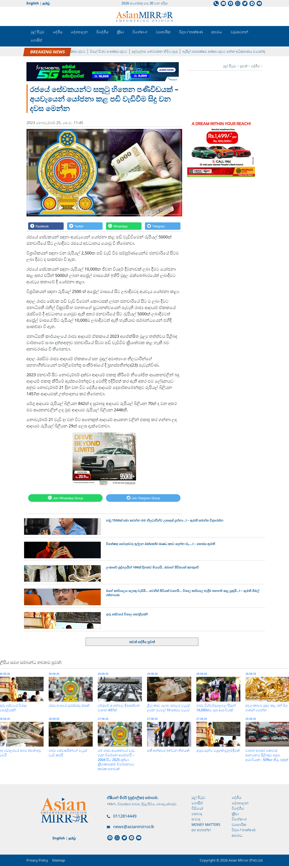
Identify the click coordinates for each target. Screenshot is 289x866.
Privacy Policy (37, 860)
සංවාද (195, 819)
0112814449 (124, 816)
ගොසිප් (36, 40)
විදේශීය (102, 31)
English (32, 3)
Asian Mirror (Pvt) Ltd (245, 860)
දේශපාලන (79, 31)
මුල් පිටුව (37, 31)
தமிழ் (46, 3)
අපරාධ (216, 31)
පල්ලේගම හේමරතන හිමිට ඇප (143, 51)
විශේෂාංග (139, 31)
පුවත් (244, 66)
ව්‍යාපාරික (163, 31)
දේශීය (57, 31)
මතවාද (196, 813)
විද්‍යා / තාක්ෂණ (191, 31)
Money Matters (205, 824)
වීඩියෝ (197, 808)
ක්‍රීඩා (120, 31)
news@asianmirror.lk (133, 826)
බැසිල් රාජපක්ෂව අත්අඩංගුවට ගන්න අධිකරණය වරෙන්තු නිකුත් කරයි (220, 51)
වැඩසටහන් (239, 31)
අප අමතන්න (201, 829)
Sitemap (58, 860)
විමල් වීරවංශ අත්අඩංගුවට (96, 51)
